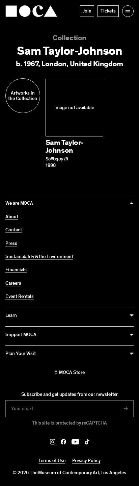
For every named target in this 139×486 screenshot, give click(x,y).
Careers (13, 283)
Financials (16, 270)
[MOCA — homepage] (31, 11)
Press (11, 243)
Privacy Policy (86, 460)
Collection (69, 38)
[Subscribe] (126, 409)
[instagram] (52, 441)
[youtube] (75, 441)
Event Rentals (19, 296)
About (11, 217)
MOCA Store (71, 372)
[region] (69, 123)
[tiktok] (87, 441)
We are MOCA (19, 203)
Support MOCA (20, 334)
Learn (11, 315)
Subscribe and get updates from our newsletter (69, 394)
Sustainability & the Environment (39, 256)
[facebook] (63, 441)
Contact (13, 230)
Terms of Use (51, 460)
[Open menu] (128, 11)
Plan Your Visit (20, 353)
